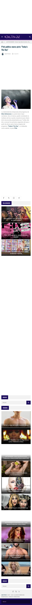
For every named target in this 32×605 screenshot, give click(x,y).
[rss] (19, 591)
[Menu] (2, 37)
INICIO (4, 601)
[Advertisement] (16, 17)
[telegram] (19, 198)
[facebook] (3, 198)
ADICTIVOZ (8, 54)
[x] (8, 198)
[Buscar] (30, 37)
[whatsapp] (14, 198)
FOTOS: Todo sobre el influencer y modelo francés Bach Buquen (18, 42)
